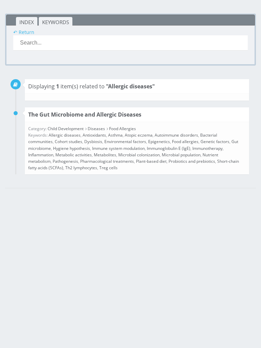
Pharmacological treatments (107, 161)
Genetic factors (215, 141)
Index (26, 22)
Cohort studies (68, 141)
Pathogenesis (65, 161)
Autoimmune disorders (176, 135)
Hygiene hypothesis (71, 148)
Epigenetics (159, 141)
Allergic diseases (65, 135)
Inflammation (40, 155)
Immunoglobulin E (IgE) (168, 148)
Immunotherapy (207, 148)
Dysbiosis (93, 141)
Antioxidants (94, 135)
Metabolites (105, 155)
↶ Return (23, 32)
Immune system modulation (118, 148)
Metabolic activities (73, 155)
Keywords (55, 22)
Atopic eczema (139, 135)
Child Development (66, 129)
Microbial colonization (139, 155)
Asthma (115, 135)
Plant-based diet (151, 161)
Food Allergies (122, 129)
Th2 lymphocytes (81, 168)
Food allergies (185, 141)
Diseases (96, 129)
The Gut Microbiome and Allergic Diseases (84, 114)
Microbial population (181, 155)
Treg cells (108, 168)
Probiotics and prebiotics (192, 161)
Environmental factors (125, 141)
